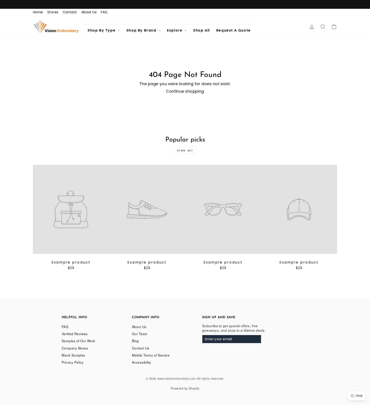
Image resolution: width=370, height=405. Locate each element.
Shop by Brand (141, 30)
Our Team (140, 333)
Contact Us (140, 348)
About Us (89, 12)
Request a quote (233, 30)
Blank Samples (73, 355)
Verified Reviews (75, 333)
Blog (135, 340)
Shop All (201, 30)
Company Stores (75, 348)
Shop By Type (102, 30)
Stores (52, 12)
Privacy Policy (73, 362)
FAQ (104, 12)
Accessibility (141, 362)
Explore (175, 30)
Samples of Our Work (78, 340)
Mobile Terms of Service (151, 355)
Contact (70, 12)
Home (38, 12)
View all (185, 150)
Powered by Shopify (185, 388)
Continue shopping (185, 91)
